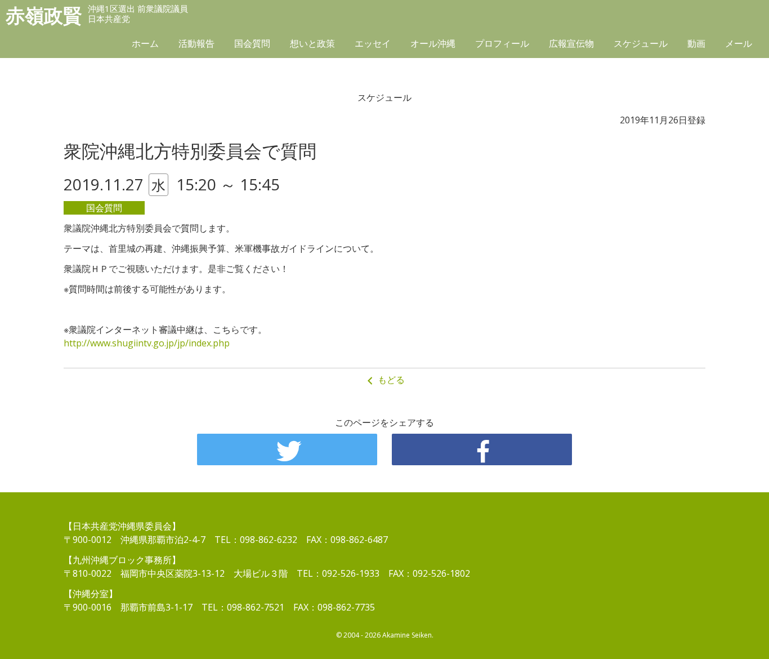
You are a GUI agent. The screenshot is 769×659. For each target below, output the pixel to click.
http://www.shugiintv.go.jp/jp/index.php (147, 343)
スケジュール (641, 43)
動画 (696, 43)
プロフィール (502, 43)
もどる (390, 379)
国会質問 (252, 43)
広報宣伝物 (571, 43)
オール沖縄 (432, 43)
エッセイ (373, 43)
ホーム (145, 43)
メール (738, 43)
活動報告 (196, 43)
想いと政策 (312, 43)
